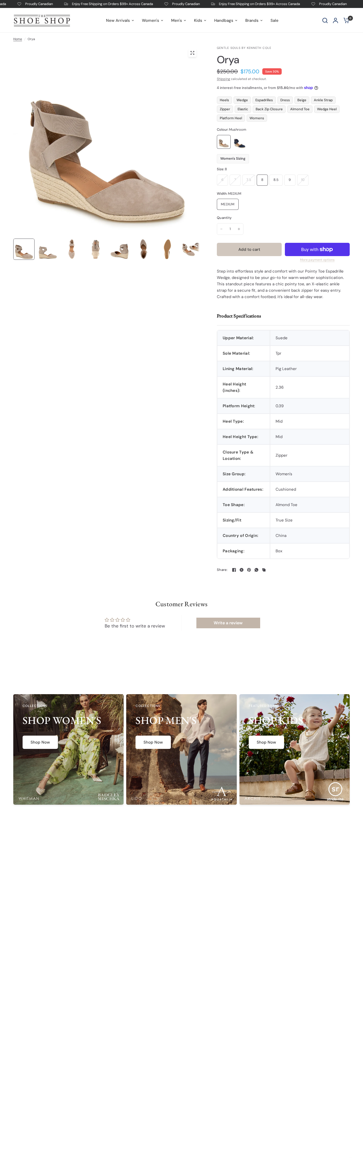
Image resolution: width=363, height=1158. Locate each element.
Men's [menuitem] (176, 20)
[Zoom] (192, 53)
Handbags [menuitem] (223, 20)
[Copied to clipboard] (264, 570)
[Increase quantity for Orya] (239, 229)
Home (17, 39)
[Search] (325, 20)
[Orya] (223, 142)
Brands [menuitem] (252, 20)
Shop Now (40, 742)
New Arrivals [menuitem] (118, 20)
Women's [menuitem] (150, 20)
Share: (222, 569)
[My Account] (335, 20)
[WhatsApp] (256, 570)
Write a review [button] (228, 623)
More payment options (317, 259)
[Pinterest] (249, 570)
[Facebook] (234, 570)
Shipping (223, 79)
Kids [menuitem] (198, 20)
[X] (241, 570)
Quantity (224, 217)
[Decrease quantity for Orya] (221, 229)
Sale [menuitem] (274, 20)
